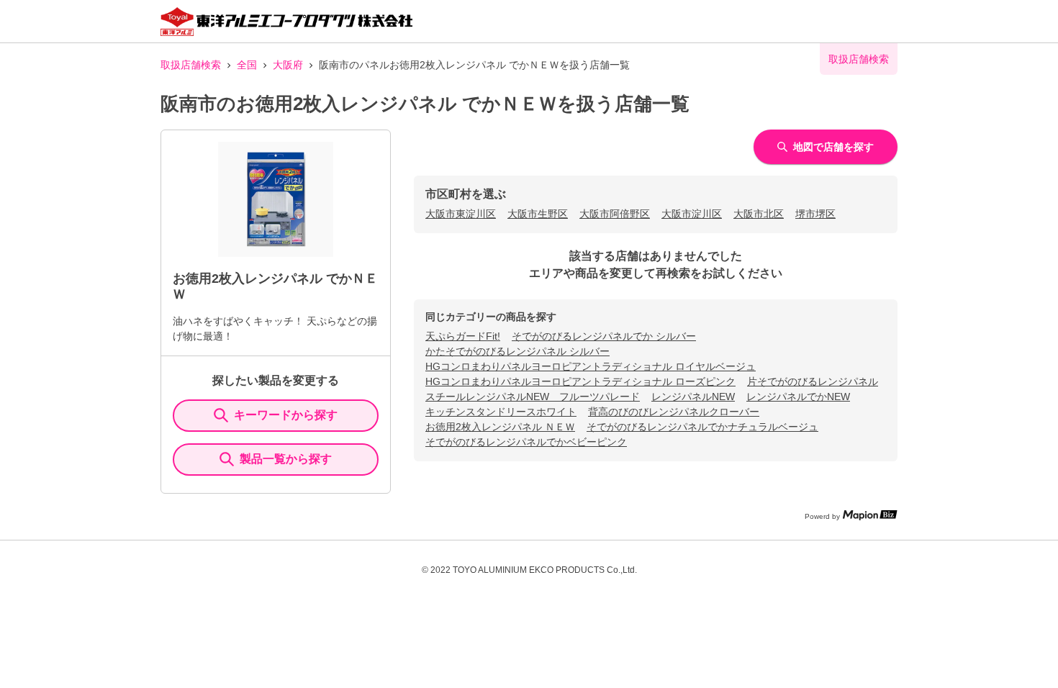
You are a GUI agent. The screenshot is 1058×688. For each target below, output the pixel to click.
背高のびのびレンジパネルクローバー (673, 411)
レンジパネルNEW (693, 396)
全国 (247, 65)
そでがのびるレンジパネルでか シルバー (604, 336)
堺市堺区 (815, 213)
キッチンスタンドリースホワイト (501, 411)
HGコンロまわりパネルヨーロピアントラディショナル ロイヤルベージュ (590, 366)
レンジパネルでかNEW (798, 396)
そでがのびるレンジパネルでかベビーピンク (526, 442)
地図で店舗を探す (833, 147)
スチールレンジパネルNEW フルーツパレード (532, 396)
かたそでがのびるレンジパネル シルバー (517, 351)
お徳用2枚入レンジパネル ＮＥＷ (500, 427)
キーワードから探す (286, 415)
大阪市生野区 (537, 213)
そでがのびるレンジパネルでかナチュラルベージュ (702, 427)
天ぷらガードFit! (462, 336)
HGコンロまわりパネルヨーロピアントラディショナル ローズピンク (580, 381)
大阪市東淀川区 (460, 213)
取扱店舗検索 (190, 65)
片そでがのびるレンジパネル (812, 381)
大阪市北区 (758, 213)
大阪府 (288, 65)
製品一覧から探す (286, 459)
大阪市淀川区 (691, 213)
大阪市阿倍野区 (614, 213)
